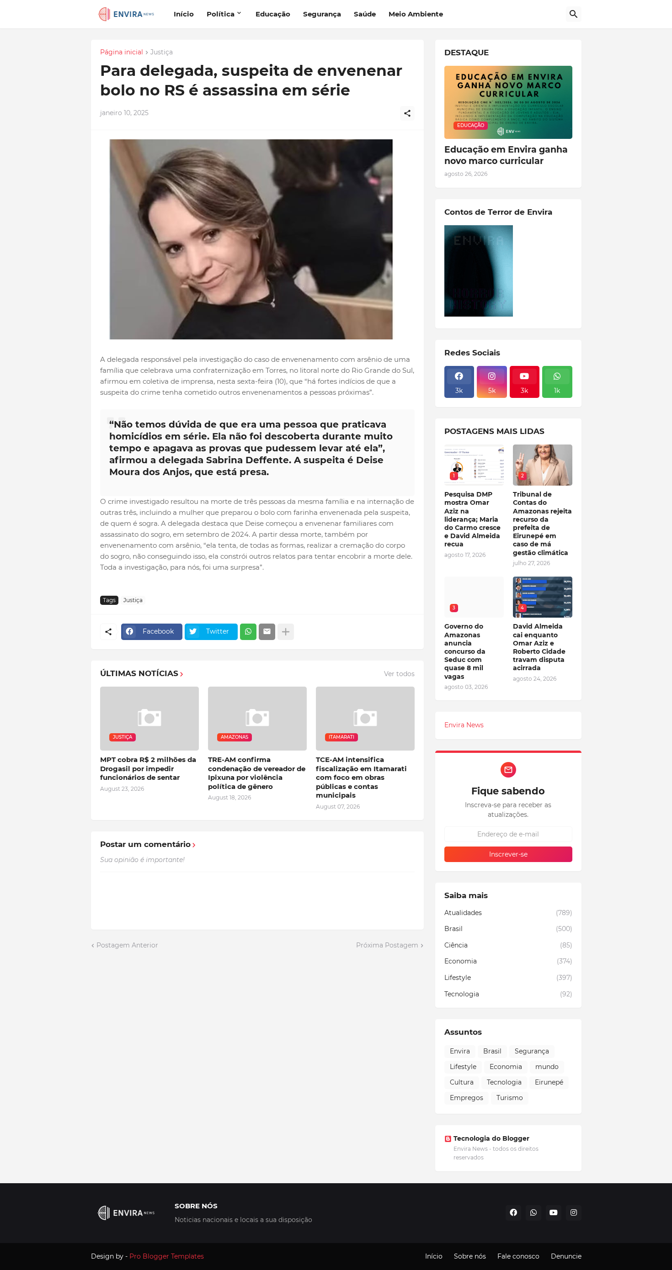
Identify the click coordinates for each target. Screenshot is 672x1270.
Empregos (466, 1098)
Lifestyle (508, 978)
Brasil (508, 929)
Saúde (365, 14)
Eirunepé (549, 1082)
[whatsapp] (533, 1213)
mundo (547, 1067)
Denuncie (566, 1256)
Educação (273, 14)
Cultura (462, 1082)
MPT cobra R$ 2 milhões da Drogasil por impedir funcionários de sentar (148, 768)
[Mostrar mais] (285, 632)
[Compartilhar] (407, 113)
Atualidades (508, 913)
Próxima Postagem (387, 945)
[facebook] (513, 1213)
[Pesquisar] (573, 14)
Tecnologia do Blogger (491, 1138)
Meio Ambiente (416, 14)
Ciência (508, 945)
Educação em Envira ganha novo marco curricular (506, 155)
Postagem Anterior (127, 945)
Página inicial (121, 52)
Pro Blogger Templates (166, 1256)
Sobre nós (470, 1256)
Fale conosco (518, 1256)
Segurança (322, 14)
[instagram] (573, 1213)
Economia (508, 961)
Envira (460, 1051)
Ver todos (399, 674)
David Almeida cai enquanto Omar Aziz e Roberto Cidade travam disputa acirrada (539, 647)
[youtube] (553, 1213)
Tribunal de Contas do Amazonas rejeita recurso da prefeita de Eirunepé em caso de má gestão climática (542, 523)
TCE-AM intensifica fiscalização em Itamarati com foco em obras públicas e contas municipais (361, 777)
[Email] (267, 632)
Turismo (509, 1098)
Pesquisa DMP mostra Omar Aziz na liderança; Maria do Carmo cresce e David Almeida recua (472, 519)
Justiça (161, 52)
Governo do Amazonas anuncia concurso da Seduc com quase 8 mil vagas (464, 651)
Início (184, 14)
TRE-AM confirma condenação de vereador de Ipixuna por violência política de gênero (256, 773)
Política (221, 14)
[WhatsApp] (248, 632)
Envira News (464, 725)
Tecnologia (508, 994)
